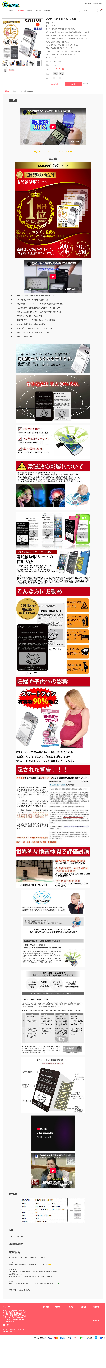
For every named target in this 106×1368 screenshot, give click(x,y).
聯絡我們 (38, 10)
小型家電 (70, 1307)
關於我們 (12, 10)
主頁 (4, 10)
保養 (15, 91)
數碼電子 (83, 1307)
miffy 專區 (45, 1307)
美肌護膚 (96, 1307)
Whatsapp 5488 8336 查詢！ (94, 3)
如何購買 (30, 10)
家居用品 (96, 1320)
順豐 (50, 1265)
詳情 (7, 91)
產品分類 (21, 10)
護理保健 (58, 1307)
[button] (55, 73)
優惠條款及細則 (27, 91)
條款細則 (47, 10)
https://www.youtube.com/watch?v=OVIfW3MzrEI (53, 152)
